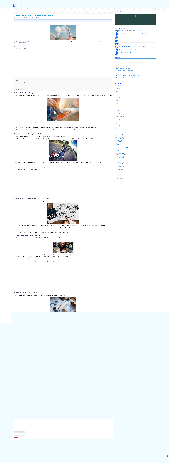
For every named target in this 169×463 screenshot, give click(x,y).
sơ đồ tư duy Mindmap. (81, 201)
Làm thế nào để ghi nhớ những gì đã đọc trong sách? (55, 402)
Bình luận (30, 17)
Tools (117, 175)
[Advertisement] (63, 56)
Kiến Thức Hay (118, 119)
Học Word (118, 114)
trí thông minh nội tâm (101, 41)
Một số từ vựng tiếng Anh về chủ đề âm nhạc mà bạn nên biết (96, 445)
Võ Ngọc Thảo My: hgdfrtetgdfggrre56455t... (125, 52)
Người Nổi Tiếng (118, 137)
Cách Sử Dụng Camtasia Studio (122, 147)
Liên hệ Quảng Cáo (128, 453)
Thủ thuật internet (119, 160)
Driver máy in (119, 92)
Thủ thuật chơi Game (120, 153)
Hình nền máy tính (119, 104)
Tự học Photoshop (119, 178)
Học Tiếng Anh (119, 123)
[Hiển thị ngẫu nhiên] (155, 9)
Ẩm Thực (117, 85)
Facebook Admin (54, 448)
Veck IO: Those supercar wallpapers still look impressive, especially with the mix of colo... (132, 46)
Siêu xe (118, 107)
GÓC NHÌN (40, 8)
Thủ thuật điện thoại (120, 154)
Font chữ (117, 97)
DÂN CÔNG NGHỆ (27, 8)
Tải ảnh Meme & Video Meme (120, 149)
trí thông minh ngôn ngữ (21, 42)
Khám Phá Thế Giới (119, 116)
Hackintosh (118, 103)
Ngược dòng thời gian (119, 135)
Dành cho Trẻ (119, 122)
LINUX (117, 129)
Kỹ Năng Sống (119, 125)
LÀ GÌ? (32, 8)
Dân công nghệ (118, 90)
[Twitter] (143, 461)
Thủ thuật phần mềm (120, 157)
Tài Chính (117, 150)
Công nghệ (119, 106)
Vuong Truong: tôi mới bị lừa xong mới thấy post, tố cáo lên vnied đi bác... (129, 30)
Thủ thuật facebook (120, 156)
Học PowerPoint (119, 113)
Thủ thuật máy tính (119, 162)
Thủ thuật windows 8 (120, 167)
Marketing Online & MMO (120, 134)
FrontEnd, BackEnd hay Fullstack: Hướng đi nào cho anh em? (96, 450)
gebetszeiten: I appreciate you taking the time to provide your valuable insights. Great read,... (132, 43)
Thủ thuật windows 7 (120, 166)
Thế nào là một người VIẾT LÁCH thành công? (88, 402)
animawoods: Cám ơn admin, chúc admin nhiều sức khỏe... (127, 36)
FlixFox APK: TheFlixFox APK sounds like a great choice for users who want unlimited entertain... (133, 33)
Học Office (117, 110)
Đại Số (118, 172)
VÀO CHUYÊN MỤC (17, 8)
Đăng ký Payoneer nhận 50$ (54, 447)
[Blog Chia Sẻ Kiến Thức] (19, 5)
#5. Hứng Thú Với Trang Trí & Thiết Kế (20, 87)
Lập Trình (117, 128)
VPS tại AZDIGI (154, 461)
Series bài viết (118, 146)
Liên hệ (126, 447)
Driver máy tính (119, 94)
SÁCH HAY (117, 144)
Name (15, 430)
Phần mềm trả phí (120, 141)
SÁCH (22, 8)
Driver (117, 91)
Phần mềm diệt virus (119, 138)
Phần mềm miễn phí (119, 140)
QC (116, 143)
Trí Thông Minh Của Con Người (30, 20)
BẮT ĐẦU (35, 8)
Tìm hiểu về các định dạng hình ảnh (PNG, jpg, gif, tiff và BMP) (96, 452)
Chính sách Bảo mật (128, 455)
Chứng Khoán (118, 88)
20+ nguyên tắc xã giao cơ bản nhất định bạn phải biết (22, 402)
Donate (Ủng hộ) (127, 451)
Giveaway (117, 100)
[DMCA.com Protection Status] (130, 457)
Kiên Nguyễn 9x (52, 445)
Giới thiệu (126, 445)
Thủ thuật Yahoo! (120, 159)
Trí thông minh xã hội (92, 41)
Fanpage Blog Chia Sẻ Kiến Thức (56, 450)
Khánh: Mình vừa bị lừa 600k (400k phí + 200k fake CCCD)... (127, 49)
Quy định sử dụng (127, 449)
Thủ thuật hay (118, 152)
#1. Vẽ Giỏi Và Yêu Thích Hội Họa (20, 80)
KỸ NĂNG (44, 8)
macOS (117, 132)
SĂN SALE (54, 8)
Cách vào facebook (119, 87)
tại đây (36, 414)
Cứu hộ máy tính (119, 163)
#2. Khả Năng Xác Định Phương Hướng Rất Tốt (22, 82)
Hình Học (118, 173)
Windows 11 (119, 169)
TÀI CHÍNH (49, 8)
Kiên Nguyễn (16, 17)
